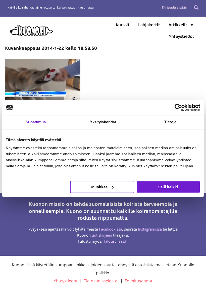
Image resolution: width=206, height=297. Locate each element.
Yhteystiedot (181, 36)
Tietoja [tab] (170, 122)
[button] (196, 7)
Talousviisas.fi (115, 241)
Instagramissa (150, 229)
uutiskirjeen (102, 235)
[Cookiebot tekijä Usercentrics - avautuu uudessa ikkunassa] (178, 107)
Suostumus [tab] (36, 122)
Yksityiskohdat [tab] (103, 122)
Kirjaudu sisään (174, 8)
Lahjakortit (149, 24)
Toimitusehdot (138, 281)
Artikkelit (178, 24)
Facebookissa (110, 229)
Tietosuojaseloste (100, 281)
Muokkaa (99, 186)
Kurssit (123, 24)
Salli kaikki (168, 186)
